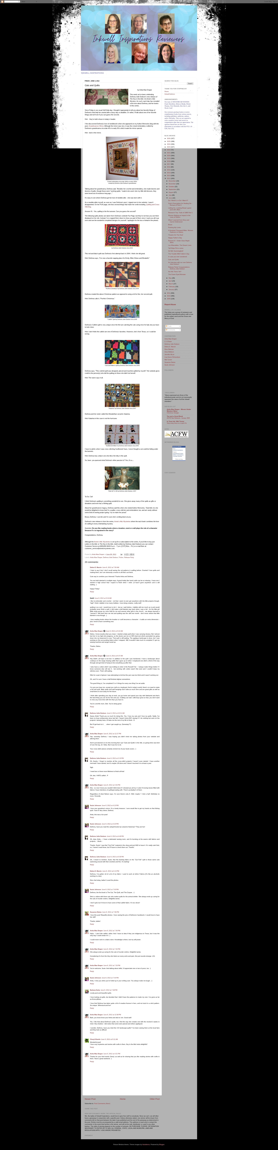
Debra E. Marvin (96, 567)
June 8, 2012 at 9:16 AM (103, 598)
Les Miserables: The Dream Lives (179, 245)
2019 (169, 158)
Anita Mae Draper (96, 557)
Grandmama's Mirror (96, 126)
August (171, 192)
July (170, 195)
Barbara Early (95, 990)
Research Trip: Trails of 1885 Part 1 (180, 212)
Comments (171, 330)
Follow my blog (179, 459)
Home (123, 1099)
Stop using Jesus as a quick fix (177, 423)
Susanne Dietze (96, 912)
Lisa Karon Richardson (172, 357)
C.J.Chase (168, 341)
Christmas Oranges (173, 413)
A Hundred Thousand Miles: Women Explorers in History (180, 231)
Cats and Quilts (173, 259)
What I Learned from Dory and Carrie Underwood (178, 221)
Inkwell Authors (170, 94)
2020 (169, 155)
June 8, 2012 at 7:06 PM (110, 912)
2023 (169, 147)
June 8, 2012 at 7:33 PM (111, 965)
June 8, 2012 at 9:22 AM (114, 631)
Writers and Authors (178, 455)
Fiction (121, 557)
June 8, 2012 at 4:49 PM (115, 836)
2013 (169, 175)
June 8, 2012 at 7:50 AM (110, 567)
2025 (169, 141)
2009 (169, 299)
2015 (169, 170)
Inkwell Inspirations (178, 450)
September (173, 189)
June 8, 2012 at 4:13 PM (110, 805)
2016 (169, 167)
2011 (169, 293)
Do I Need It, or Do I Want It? (178, 200)
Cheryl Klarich (95, 1039)
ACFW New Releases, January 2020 (178, 418)
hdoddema (146, 1144)
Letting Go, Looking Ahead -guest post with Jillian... (179, 209)
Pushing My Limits (174, 227)
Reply (92, 592)
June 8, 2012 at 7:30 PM (111, 930)
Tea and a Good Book (175, 416)
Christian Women (177, 456)
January (172, 289)
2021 (169, 153)
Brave (170, 224)
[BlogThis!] (127, 554)
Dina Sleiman (169, 349)
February (172, 286)
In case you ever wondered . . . (178, 256)
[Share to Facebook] (131, 554)
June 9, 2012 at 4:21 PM (111, 1054)
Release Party (129, 557)
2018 (169, 161)
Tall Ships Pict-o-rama (175, 248)
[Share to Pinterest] (133, 554)
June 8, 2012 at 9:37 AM (114, 656)
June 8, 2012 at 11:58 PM (112, 1015)
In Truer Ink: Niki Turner (175, 421)
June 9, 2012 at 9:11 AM (109, 1039)
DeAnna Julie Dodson (110, 557)
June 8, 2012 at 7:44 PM (110, 978)
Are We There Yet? (174, 271)
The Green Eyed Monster (177, 274)
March (171, 284)
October (172, 186)
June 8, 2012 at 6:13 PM (110, 871)
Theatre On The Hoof (175, 235)
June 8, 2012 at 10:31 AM (116, 713)
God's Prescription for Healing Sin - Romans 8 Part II (180, 204)
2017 (169, 164)
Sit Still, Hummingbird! (175, 251)
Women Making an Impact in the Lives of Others (179, 216)
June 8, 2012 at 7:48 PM (109, 990)
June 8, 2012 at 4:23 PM (110, 824)
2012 (169, 178)
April (170, 281)
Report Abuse (170, 304)
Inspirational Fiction (178, 453)
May (170, 278)
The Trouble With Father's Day (178, 254)
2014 (169, 173)
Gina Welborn (169, 352)
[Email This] (125, 554)
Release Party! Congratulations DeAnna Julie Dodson (179, 268)
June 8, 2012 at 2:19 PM (115, 758)
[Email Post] (121, 554)
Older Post (155, 1099)
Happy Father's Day (175, 238)
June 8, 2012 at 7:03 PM (110, 889)
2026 (169, 138)
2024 (169, 144)
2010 (169, 296)
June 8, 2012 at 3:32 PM (111, 785)
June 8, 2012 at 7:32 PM (111, 949)
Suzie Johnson (95, 805)
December (172, 181)
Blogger (161, 1144)
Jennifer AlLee (169, 354)
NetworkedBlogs (177, 446)
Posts (169, 326)
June (170, 198)
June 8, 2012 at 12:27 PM (112, 733)
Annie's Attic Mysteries (122, 521)
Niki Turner (168, 360)
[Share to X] (129, 554)
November (172, 184)
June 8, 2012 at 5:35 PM (115, 857)
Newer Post (90, 1099)
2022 (169, 150)
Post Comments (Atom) (102, 1103)
